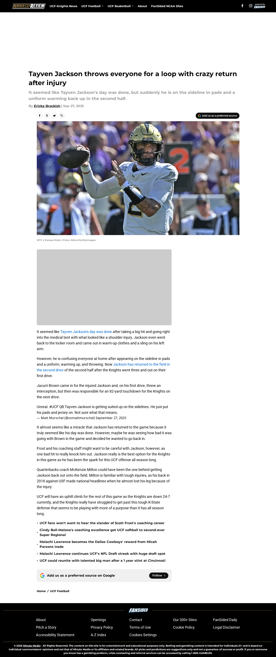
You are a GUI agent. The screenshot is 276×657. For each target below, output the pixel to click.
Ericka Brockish (47, 106)
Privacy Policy (102, 627)
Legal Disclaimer (226, 627)
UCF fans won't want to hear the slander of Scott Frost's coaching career (102, 523)
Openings (98, 620)
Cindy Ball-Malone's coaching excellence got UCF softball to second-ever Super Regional (102, 532)
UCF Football (59, 591)
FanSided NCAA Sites (167, 6)
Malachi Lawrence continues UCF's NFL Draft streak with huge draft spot (102, 554)
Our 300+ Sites (185, 620)
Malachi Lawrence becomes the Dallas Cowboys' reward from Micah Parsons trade (98, 544)
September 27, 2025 (111, 418)
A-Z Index (98, 635)
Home (41, 591)
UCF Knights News (63, 6)
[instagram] (250, 5)
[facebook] (242, 5)
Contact (135, 620)
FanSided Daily (225, 620)
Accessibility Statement (55, 635)
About (142, 6)
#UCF (53, 407)
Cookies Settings (143, 635)
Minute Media (31, 645)
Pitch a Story (46, 627)
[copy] (62, 115)
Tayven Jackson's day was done (86, 332)
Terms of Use (140, 627)
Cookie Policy (184, 627)
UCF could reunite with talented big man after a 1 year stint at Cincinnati (102, 561)
